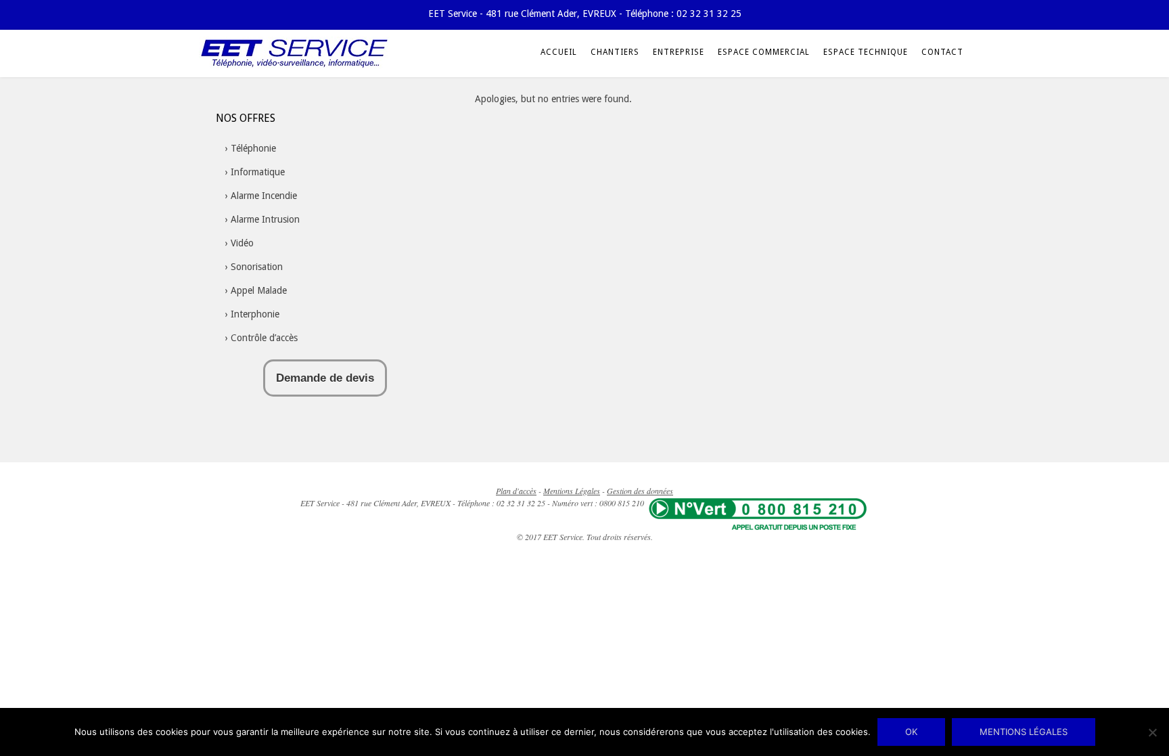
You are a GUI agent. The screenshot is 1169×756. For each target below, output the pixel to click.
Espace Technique (865, 52)
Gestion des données (640, 490)
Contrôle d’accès (264, 337)
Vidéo (242, 243)
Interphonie (255, 314)
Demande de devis (325, 378)
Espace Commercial (764, 52)
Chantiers (615, 52)
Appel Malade (259, 290)
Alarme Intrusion (265, 219)
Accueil (559, 52)
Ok (911, 731)
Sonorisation (257, 266)
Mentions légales (1024, 731)
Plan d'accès (516, 490)
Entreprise (678, 52)
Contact (942, 52)
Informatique (258, 171)
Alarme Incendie (264, 195)
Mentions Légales (571, 490)
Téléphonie (253, 148)
